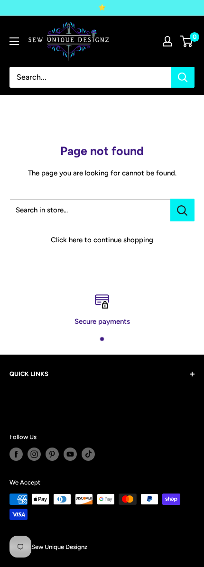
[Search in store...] (182, 210)
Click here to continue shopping (102, 240)
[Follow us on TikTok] (88, 454)
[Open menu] (14, 41)
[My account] (167, 41)
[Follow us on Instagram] (34, 454)
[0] (187, 41)
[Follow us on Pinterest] (52, 454)
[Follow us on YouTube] (70, 454)
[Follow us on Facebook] (16, 454)
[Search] (183, 77)
